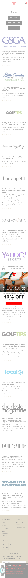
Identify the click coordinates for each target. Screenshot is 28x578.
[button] (14, 303)
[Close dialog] (27, 273)
